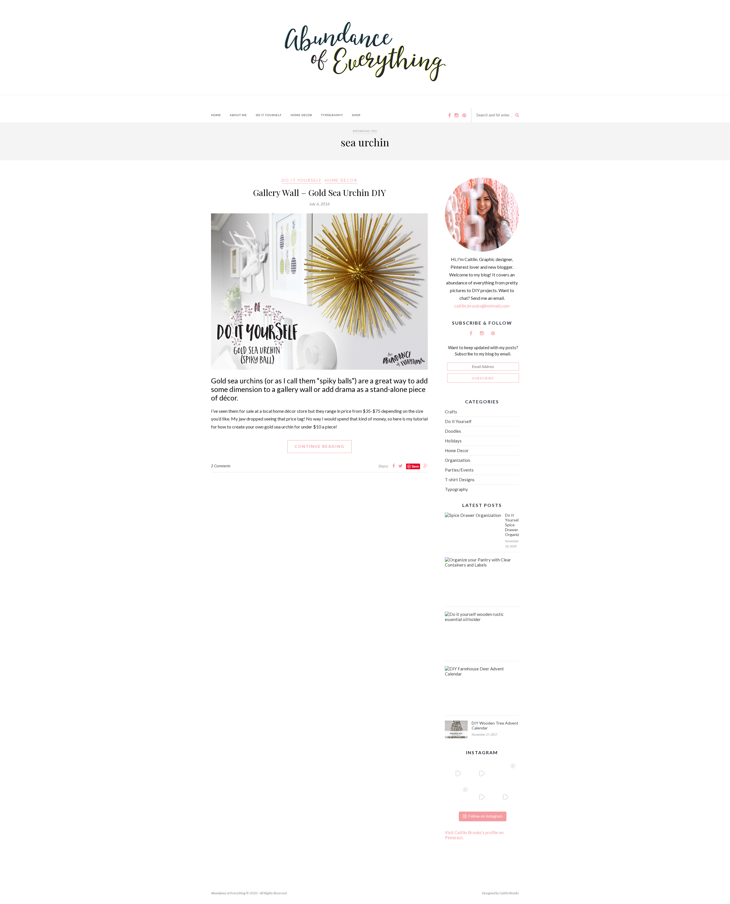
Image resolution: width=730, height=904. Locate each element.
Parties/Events (459, 469)
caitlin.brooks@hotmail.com (482, 305)
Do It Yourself (269, 115)
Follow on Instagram (485, 816)
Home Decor (301, 115)
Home (216, 115)
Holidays (453, 440)
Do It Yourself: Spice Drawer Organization (512, 525)
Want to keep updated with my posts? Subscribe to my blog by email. (483, 350)
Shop (356, 115)
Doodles (453, 431)
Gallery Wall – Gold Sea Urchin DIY (319, 192)
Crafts (451, 411)
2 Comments (220, 466)
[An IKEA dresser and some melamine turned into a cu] (481, 796)
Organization (457, 460)
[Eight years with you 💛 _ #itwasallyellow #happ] (458, 773)
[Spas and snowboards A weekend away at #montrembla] (458, 796)
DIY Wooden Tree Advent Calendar (495, 725)
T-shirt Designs (459, 479)
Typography (332, 115)
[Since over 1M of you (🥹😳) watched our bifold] (481, 773)
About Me (238, 115)
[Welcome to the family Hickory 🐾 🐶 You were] (505, 773)
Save (415, 466)
